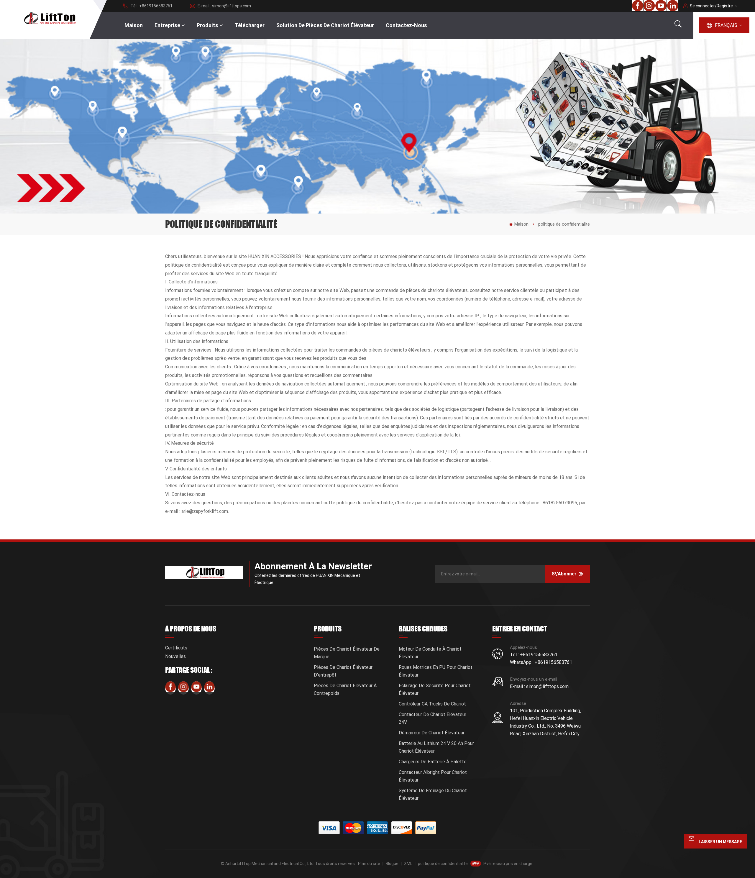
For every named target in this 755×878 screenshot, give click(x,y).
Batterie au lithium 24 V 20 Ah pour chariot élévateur (436, 747)
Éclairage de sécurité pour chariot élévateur (435, 689)
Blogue (392, 863)
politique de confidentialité (443, 863)
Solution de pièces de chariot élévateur (325, 25)
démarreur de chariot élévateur (432, 733)
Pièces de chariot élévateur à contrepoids (345, 689)
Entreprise (167, 25)
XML (408, 863)
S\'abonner (564, 574)
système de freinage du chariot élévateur (433, 794)
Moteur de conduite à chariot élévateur (430, 652)
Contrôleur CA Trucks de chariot (432, 704)
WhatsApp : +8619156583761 (541, 662)
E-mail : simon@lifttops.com (224, 6)
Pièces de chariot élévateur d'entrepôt (343, 671)
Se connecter (702, 6)
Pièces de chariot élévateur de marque (347, 652)
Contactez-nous (406, 25)
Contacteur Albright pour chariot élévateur (433, 776)
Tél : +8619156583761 (152, 6)
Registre (725, 6)
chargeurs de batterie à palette (433, 761)
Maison (133, 25)
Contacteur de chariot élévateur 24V (432, 718)
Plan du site (369, 863)
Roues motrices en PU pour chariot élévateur (435, 671)
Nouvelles (175, 656)
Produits (207, 25)
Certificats (176, 648)
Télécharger (250, 25)
